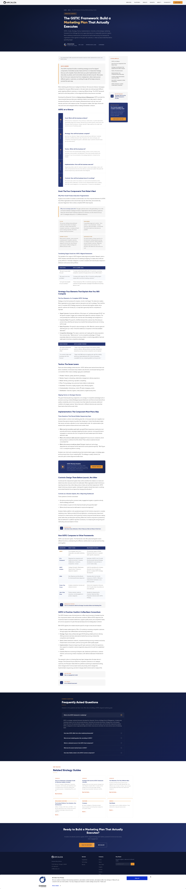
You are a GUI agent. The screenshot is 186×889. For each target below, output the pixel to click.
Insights (152, 2)
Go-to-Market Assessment (70, 683)
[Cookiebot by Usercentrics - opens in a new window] (42, 886)
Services (129, 2)
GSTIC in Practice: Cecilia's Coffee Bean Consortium (117, 84)
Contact (100, 869)
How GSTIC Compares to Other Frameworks (118, 81)
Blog (69, 10)
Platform (137, 2)
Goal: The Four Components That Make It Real (119, 64)
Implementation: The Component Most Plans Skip (118, 73)
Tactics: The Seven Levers (117, 70)
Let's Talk (177, 2)
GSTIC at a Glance (116, 61)
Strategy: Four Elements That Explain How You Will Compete (118, 68)
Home (65, 10)
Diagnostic (167, 2)
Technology (84, 862)
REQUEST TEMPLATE (96, 466)
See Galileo (101, 845)
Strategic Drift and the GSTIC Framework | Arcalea (120, 97)
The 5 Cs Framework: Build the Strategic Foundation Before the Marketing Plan (82, 605)
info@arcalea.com (56, 868)
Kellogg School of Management (85, 97)
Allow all (137, 878)
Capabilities (84, 859)
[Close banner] (150, 876)
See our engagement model (71, 675)
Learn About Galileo (118, 119)
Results (145, 2)
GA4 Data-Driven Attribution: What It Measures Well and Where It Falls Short (82, 529)
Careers (100, 872)
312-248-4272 (55, 866)
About (159, 2)
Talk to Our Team (87, 845)
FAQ (100, 874)
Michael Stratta (70, 44)
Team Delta (101, 864)
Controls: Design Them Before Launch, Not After (118, 77)
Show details (55, 885)
